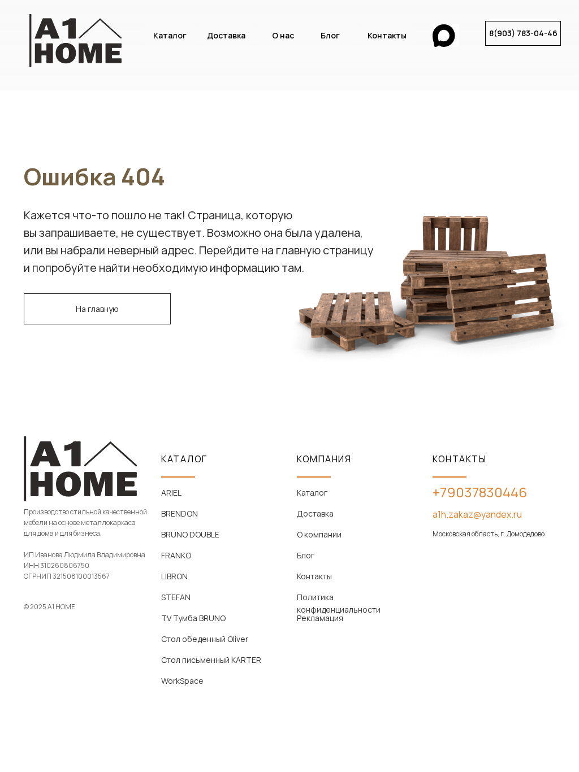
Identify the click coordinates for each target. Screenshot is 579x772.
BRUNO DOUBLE (190, 534)
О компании (319, 534)
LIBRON (174, 576)
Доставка (315, 513)
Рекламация (320, 618)
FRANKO (176, 555)
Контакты (314, 576)
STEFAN (176, 597)
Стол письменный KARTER (211, 659)
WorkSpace (182, 680)
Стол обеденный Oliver (204, 639)
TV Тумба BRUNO (193, 618)
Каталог (312, 492)
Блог (305, 555)
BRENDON (179, 513)
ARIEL (171, 492)
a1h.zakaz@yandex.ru (477, 514)
